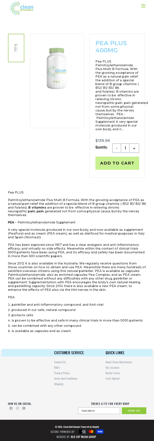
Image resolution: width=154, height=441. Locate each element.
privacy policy (62, 373)
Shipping (58, 384)
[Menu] (143, 5)
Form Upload (112, 378)
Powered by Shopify (90, 427)
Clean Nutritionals (71, 427)
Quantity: (101, 147)
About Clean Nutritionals (119, 362)
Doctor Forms (113, 373)
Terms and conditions (65, 378)
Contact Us (60, 362)
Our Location (112, 367)
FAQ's (57, 367)
